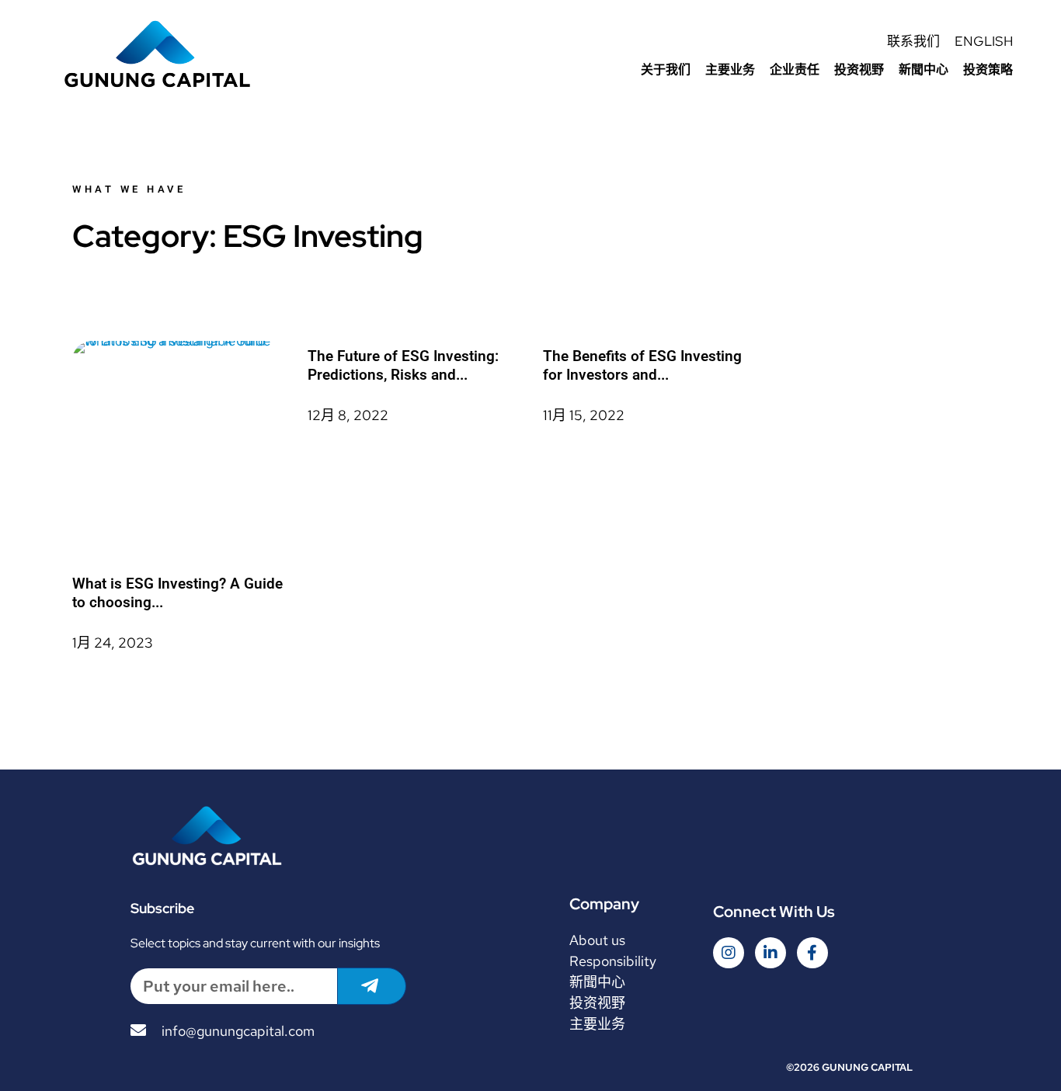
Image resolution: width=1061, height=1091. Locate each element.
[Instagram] (728, 952)
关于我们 (666, 70)
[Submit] (371, 986)
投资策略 (988, 70)
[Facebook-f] (812, 952)
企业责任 (794, 70)
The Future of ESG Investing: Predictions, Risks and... (403, 365)
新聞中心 (923, 70)
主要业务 (730, 70)
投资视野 (859, 70)
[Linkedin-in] (770, 952)
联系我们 (913, 41)
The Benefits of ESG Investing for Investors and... (642, 365)
